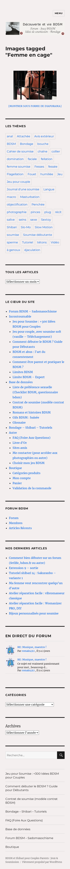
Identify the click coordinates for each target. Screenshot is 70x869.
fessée (52, 166)
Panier (17, 483)
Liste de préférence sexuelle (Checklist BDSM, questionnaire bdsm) (35, 392)
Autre (13, 432)
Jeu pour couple (18, 181)
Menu (59, 13)
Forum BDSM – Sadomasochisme (33, 311)
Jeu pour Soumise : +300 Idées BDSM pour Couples (32, 775)
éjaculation (32, 250)
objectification (17, 204)
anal (10, 136)
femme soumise (18, 166)
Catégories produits (26, 473)
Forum (13, 518)
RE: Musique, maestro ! (31, 647)
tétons (42, 242)
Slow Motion (44, 227)
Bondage (26, 144)
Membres (15, 523)
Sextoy (46, 219)
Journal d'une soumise (23, 189)
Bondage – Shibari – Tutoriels (30, 427)
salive (11, 219)
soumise (13, 235)
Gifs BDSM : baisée (26, 417)
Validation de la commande (32, 488)
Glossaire (19, 422)
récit (58, 212)
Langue (48, 189)
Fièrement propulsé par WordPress (42, 862)
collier (56, 151)
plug (47, 212)
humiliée (46, 174)
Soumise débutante (37, 235)
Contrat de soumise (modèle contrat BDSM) (31, 800)
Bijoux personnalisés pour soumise (34, 613)
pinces (35, 212)
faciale (32, 159)
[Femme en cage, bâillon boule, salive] (35, 85)
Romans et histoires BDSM (32, 412)
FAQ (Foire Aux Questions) (31, 437)
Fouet (32, 174)
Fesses (39, 166)
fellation (46, 159)
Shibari (12, 227)
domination (15, 159)
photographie (17, 212)
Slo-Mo (26, 227)
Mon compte (22, 478)
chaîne (42, 151)
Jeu (59, 174)
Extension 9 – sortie (23, 568)
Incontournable (20, 316)
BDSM (11, 144)
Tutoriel (27, 242)
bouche (42, 144)
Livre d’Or (20, 443)
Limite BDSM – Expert (29, 377)
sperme (12, 242)
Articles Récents (20, 528)
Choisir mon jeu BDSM (29, 463)
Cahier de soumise (20, 151)
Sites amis (20, 448)
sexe (33, 219)
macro (11, 197)
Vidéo (55, 242)
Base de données (21, 382)
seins (22, 219)
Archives (13, 726)
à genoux (13, 250)
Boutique (15, 468)
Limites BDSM (23, 372)
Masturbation (29, 197)
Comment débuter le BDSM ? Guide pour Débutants (31, 788)
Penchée (38, 204)
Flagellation (15, 174)
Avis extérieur (44, 136)
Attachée (23, 136)
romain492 (28, 651)
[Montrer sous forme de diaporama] (35, 106)
